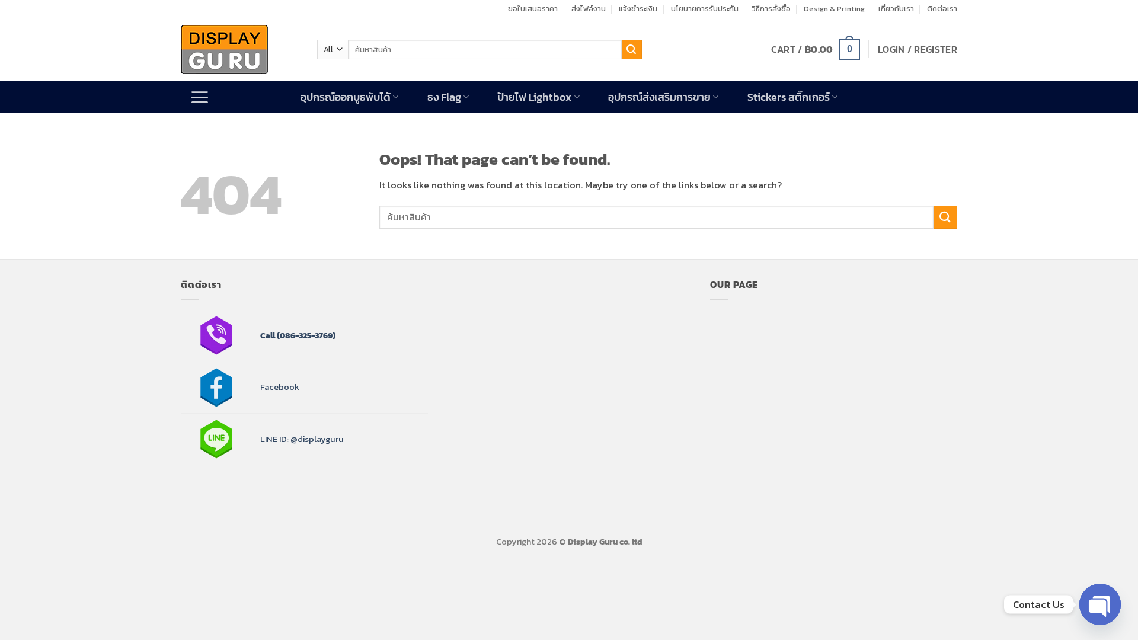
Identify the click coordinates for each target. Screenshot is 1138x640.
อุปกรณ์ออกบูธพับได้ (346, 97)
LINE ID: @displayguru (302, 439)
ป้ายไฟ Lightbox (534, 97)
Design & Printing (834, 8)
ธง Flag (444, 97)
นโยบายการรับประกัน (705, 8)
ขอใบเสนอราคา (533, 8)
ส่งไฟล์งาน (588, 8)
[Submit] (632, 50)
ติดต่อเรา (942, 8)
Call (267, 335)
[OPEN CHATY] (1100, 604)
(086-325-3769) (305, 335)
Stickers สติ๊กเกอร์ (788, 97)
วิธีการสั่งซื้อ (771, 8)
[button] (815, 49)
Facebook (279, 386)
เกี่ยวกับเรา (896, 8)
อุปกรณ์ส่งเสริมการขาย (659, 97)
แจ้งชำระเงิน (638, 8)
